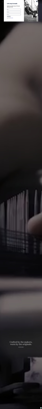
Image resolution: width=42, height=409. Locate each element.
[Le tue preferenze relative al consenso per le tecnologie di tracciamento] (41, 408)
